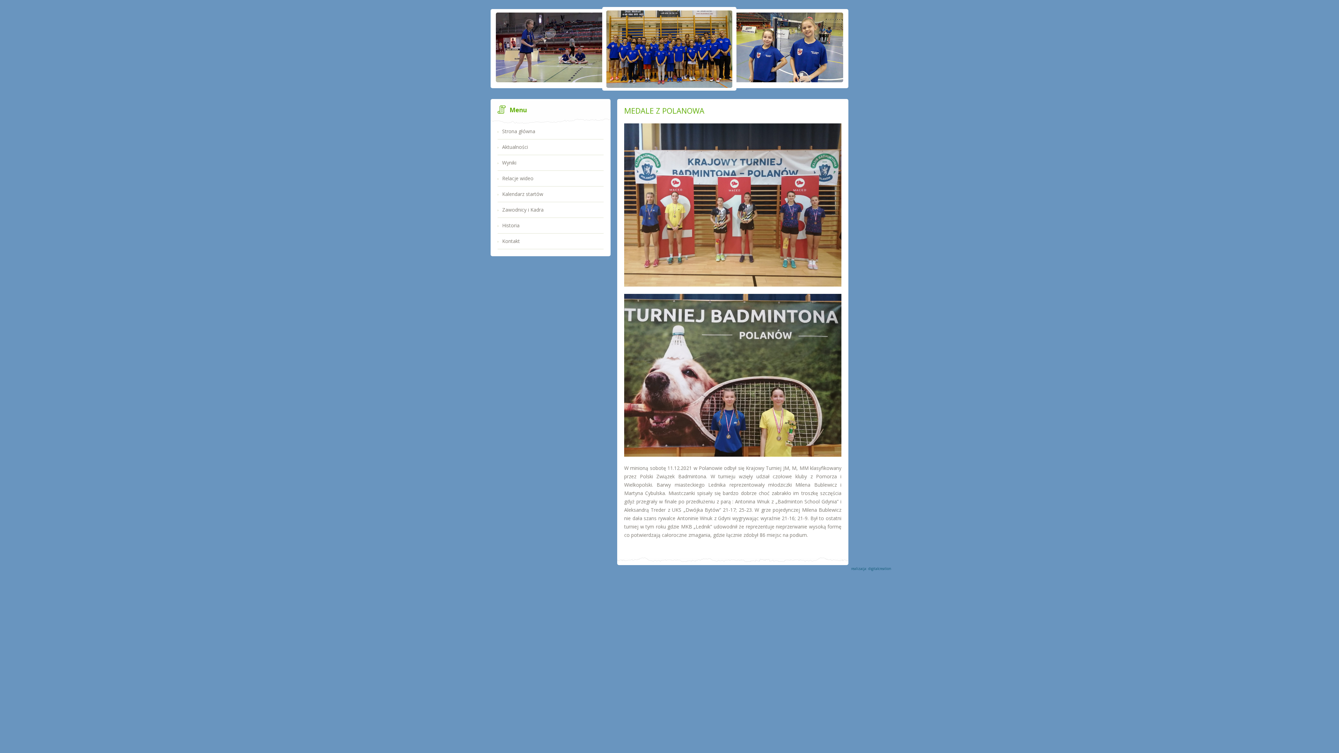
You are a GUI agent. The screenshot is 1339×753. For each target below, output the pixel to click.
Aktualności (515, 147)
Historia (511, 225)
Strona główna (518, 131)
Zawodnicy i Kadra (523, 209)
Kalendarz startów (522, 194)
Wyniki (509, 162)
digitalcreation (879, 568)
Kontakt (511, 241)
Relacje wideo (518, 178)
